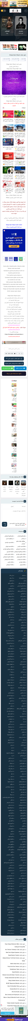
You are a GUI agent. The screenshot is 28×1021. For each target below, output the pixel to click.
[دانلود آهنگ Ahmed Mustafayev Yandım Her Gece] (7, 22)
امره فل (11, 646)
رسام (24, 740)
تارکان (11, 690)
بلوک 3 (11, 672)
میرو (12, 891)
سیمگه (11, 795)
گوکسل (23, 842)
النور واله (11, 638)
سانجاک (11, 763)
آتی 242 (11, 575)
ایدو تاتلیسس (10, 659)
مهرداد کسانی (22, 886)
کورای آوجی (10, 829)
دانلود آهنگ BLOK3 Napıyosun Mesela (15, 983)
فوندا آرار (11, 818)
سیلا (12, 792)
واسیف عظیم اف (21, 920)
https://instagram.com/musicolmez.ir (14, 334)
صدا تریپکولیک (22, 805)
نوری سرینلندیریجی (21, 907)
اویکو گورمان (10, 656)
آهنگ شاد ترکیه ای (21, 559)
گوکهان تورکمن (22, 847)
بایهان (23, 667)
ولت (12, 923)
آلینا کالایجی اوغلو (21, 591)
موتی (24, 889)
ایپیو (24, 659)
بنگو (24, 675)
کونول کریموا (22, 834)
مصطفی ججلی (22, 878)
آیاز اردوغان (10, 596)
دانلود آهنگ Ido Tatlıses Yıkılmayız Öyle (15, 949)
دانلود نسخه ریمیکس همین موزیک (13, 363)
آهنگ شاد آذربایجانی (9, 559)
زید (12, 755)
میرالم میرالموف (21, 891)
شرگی (12, 800)
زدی (12, 748)
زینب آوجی (10, 758)
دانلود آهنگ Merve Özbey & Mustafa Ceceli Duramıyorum (14, 999)
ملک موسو (10, 881)
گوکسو (11, 842)
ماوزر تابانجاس (22, 865)
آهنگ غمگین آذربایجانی (8, 557)
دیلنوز (23, 735)
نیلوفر (23, 909)
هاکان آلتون (10, 912)
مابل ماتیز (11, 860)
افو (24, 635)
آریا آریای (11, 581)
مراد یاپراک (10, 870)
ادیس (11, 622)
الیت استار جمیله (9, 641)
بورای (12, 677)
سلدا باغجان (22, 776)
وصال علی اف (10, 920)
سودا (21, 32)
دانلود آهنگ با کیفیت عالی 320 (13, 358)
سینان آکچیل (22, 797)
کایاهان (23, 826)
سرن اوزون (22, 771)
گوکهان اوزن (22, 844)
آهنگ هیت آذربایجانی (20, 549)
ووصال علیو (22, 925)
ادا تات (11, 620)
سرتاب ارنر (11, 766)
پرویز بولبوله (10, 685)
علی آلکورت (10, 810)
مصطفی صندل (10, 878)
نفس (24, 902)
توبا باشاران (10, 693)
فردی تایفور (10, 815)
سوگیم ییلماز (22, 787)
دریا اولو (11, 722)
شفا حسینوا (22, 802)
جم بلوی (23, 706)
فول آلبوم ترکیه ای (21, 536)
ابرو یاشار (23, 614)
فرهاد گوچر (22, 818)
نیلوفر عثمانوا (10, 909)
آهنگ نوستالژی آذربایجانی (19, 552)
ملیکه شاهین (10, 883)
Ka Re (23, 575)
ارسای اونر (23, 625)
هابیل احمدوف (22, 912)
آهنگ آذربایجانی (9, 565)
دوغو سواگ (10, 729)
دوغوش (23, 732)
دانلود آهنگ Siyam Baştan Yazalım (16, 955)
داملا (24, 719)
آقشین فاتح (10, 583)
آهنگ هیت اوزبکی (9, 546)
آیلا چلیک (11, 604)
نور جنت (11, 902)
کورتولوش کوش (22, 831)
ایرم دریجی (22, 661)
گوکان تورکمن (22, 839)
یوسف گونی (22, 930)
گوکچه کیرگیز (10, 839)
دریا (24, 722)
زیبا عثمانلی (22, 755)
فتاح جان (11, 813)
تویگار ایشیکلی (22, 698)
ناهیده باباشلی (22, 896)
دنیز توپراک (10, 727)
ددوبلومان (10, 719)
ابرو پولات (23, 612)
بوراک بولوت (22, 677)
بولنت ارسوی (10, 680)
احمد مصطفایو (22, 620)
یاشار (24, 928)
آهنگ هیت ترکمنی (21, 546)
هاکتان (23, 915)
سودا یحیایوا (10, 782)
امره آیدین (23, 646)
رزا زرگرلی (11, 737)
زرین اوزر (23, 750)
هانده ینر (23, 917)
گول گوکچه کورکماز (21, 849)
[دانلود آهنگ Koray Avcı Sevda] (20, 22)
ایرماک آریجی (10, 661)
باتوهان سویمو (10, 664)
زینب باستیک (22, 761)
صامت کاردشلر (10, 802)
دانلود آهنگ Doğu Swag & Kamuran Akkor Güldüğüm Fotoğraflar (15, 945)
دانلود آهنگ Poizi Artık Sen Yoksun (16, 966)
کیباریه (11, 834)
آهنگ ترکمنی (10, 562)
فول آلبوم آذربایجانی (9, 536)
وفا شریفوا (23, 923)
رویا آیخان (23, 745)
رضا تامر (23, 742)
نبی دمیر (11, 896)
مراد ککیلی (10, 868)
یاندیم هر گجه (7, 32)
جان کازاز (23, 701)
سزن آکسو (11, 771)
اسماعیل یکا (10, 630)
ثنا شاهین (11, 698)
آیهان (12, 607)
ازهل (12, 628)
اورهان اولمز (10, 648)
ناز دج (23, 894)
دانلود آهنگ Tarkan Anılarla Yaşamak (16, 1003)
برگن (24, 669)
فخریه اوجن (22, 815)
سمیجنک (23, 779)
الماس (23, 638)
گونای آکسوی (22, 855)
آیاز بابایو (23, 599)
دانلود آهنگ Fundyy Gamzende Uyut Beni (15, 978)
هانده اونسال (10, 915)
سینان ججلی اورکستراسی (8, 797)
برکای (12, 667)
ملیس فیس (22, 883)
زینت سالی (10, 761)
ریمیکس (23, 538)
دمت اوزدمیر (22, 727)
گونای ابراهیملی (9, 855)
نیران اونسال (10, 907)
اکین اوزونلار (10, 635)
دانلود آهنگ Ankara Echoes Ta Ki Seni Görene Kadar (14, 959)
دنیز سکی (23, 729)
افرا (24, 633)
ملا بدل (23, 881)
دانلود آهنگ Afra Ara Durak (18, 992)
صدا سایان (10, 805)
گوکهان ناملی (10, 847)
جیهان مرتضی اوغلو (21, 708)
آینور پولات (23, 607)
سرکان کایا (11, 769)
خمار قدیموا (22, 716)
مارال (24, 862)
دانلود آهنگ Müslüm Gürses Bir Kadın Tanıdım (14, 975)
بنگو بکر (11, 675)
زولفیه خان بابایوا (21, 753)
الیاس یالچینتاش (21, 641)
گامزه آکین (23, 836)
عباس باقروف (22, 810)
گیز (12, 857)
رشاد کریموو (10, 740)
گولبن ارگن (10, 849)
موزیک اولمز (23, 327)
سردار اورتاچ (22, 769)
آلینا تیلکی (23, 588)
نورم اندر (11, 904)
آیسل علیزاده (22, 601)
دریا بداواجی (22, 724)
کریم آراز (11, 826)
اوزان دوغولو (10, 651)
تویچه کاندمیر (10, 695)
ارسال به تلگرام (19, 368)
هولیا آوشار (10, 917)
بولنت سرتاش (22, 682)
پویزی (11, 688)
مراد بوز (11, 865)
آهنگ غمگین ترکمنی (9, 554)
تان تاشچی (22, 693)
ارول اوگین (23, 628)
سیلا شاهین (22, 795)
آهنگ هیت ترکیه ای (9, 542)
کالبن (24, 823)
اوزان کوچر (23, 654)
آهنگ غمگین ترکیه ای (20, 554)
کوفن (12, 831)
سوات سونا (10, 779)
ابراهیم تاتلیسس (9, 609)
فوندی (23, 821)
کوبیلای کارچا (22, 829)
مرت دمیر (23, 873)
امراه (24, 643)
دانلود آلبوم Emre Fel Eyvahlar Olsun (16, 986)
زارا (24, 748)
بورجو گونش (22, 680)
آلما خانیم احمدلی (21, 586)
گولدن (23, 852)
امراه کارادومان (10, 643)
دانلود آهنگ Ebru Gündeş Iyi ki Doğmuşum (15, 995)
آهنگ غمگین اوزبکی (21, 557)
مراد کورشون (22, 870)
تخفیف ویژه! (7, 1013)
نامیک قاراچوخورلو (9, 894)
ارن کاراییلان (10, 625)
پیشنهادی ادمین (9, 538)
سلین (12, 776)
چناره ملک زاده (10, 711)
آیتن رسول (11, 599)
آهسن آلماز (22, 596)
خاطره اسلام (10, 714)
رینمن (11, 745)
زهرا (12, 750)
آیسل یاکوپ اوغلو (9, 601)
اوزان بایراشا (22, 651)
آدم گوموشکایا (22, 578)
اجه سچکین (10, 614)
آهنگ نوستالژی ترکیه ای (8, 549)
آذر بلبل (11, 578)
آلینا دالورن (10, 588)
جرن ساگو (11, 703)
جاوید (23, 703)
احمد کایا (11, 617)
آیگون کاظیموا (22, 604)
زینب (24, 758)
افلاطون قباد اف (9, 633)
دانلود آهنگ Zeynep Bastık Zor (17, 989)
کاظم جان (11, 821)
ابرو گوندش (10, 612)
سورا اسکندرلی (22, 784)
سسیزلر (23, 774)
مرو (12, 873)
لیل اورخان (23, 860)
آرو (24, 581)
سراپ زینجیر (22, 766)
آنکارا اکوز (23, 594)
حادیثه (23, 714)
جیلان (11, 706)
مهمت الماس (10, 886)
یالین (12, 928)
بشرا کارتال (23, 672)
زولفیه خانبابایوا (10, 753)
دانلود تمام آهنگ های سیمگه (14, 374)
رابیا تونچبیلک (10, 735)
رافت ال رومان (22, 737)
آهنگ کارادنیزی (10, 552)
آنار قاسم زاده (10, 591)
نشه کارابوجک (10, 899)
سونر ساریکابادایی (9, 787)
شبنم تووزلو (22, 800)
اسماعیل (23, 630)
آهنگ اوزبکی (22, 565)
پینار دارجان (22, 690)
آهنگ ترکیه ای (22, 562)
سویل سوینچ (22, 789)
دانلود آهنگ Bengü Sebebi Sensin (17, 980)
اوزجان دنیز (10, 654)
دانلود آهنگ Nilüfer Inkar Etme (17, 964)
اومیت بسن (22, 656)
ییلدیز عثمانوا (10, 933)
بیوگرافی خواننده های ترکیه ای (20, 543)
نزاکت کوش (22, 899)
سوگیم (11, 784)
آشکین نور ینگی (22, 583)
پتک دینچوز (22, 685)
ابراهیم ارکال (22, 609)
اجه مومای (23, 617)
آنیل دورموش (10, 594)
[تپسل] (1, 1)
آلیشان (11, 586)
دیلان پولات (10, 732)
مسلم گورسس (10, 875)
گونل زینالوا (22, 857)
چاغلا (24, 711)
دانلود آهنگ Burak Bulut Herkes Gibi (16, 1006)
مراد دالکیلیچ (22, 868)
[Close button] (27, 1016)
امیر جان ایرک (22, 648)
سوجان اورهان (22, 782)
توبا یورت (23, 695)
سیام (12, 789)
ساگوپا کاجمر (22, 763)
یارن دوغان (10, 925)
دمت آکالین (10, 724)
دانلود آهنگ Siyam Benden (18, 972)
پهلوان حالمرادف (21, 688)
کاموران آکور (10, 823)
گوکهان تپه (11, 844)
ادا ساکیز (23, 622)
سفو (12, 774)
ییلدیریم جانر (10, 930)
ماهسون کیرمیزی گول (8, 862)
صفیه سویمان (22, 808)
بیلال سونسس (10, 682)
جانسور (11, 701)
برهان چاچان (10, 669)
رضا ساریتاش (10, 742)
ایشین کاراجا (22, 664)
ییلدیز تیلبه (22, 933)
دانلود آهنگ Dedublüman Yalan (17, 969)
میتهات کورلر (10, 889)
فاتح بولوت (22, 813)
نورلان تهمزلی (22, 904)
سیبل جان (23, 792)
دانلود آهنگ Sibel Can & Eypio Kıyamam (15, 952)
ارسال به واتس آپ (7, 368)
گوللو (12, 852)
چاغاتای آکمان (10, 708)
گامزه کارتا (11, 836)
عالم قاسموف (10, 808)
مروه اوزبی (22, 875)
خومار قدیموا (10, 716)
